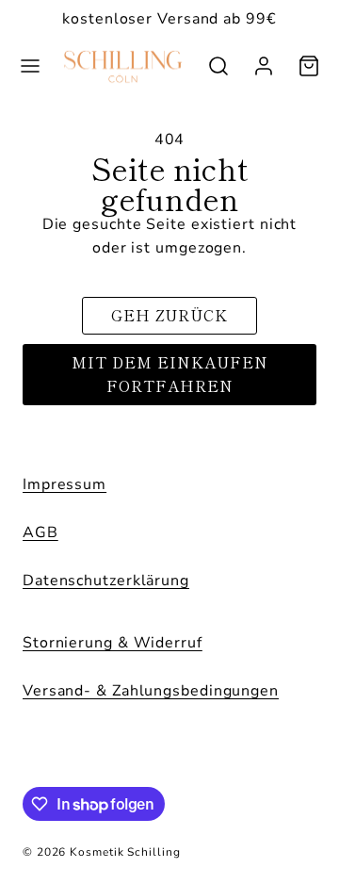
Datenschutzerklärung (106, 580)
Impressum (64, 484)
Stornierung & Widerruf (112, 642)
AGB (40, 532)
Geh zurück (169, 314)
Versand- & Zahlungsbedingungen (151, 690)
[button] (30, 66)
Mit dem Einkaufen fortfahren (170, 374)
